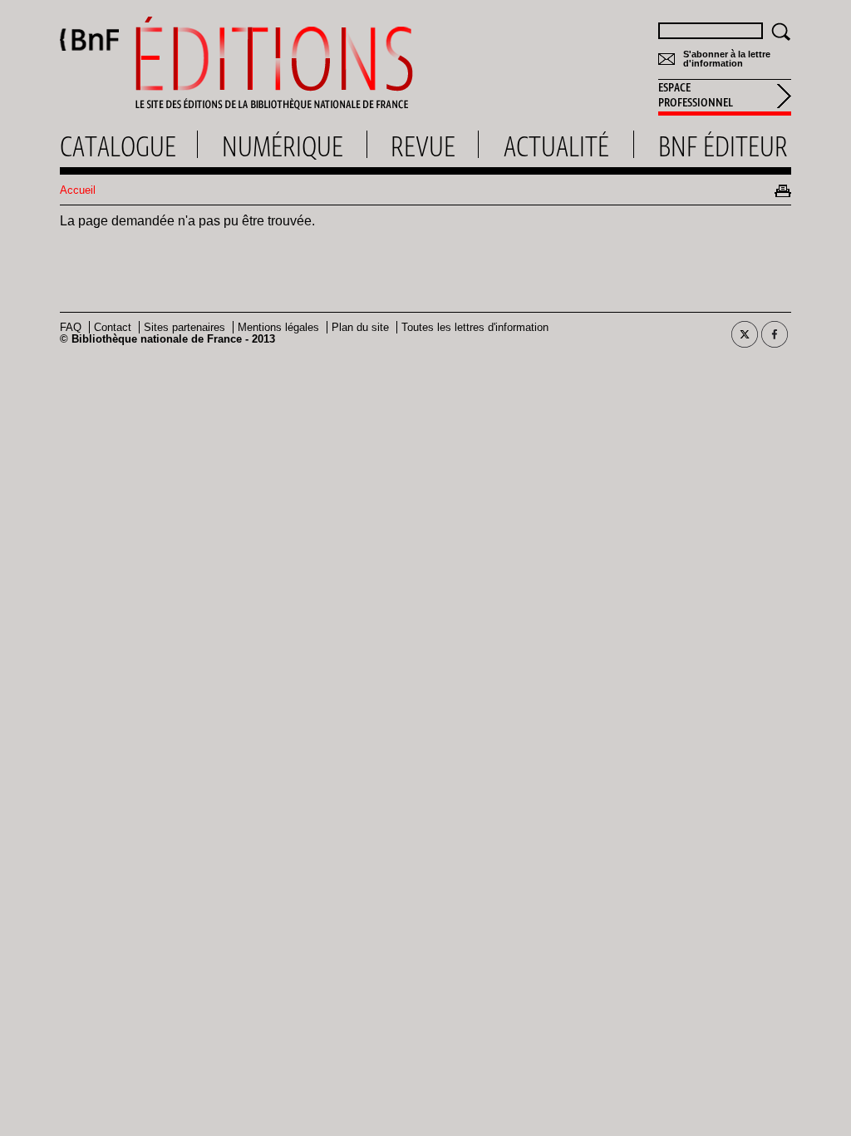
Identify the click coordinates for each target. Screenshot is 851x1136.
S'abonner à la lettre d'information (726, 59)
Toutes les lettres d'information (474, 327)
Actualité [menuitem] (556, 146)
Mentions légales (278, 327)
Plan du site (360, 327)
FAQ (70, 327)
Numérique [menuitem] (282, 146)
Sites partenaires (184, 327)
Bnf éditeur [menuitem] (723, 146)
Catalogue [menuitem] (118, 146)
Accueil (78, 190)
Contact (112, 327)
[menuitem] (724, 97)
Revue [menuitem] (423, 146)
